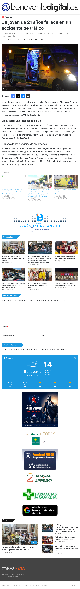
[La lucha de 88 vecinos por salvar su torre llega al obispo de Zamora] (13, 247)
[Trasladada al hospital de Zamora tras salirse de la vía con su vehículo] (66, 182)
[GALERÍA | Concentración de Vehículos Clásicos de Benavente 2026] (47, 549)
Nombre (5, 326)
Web (43, 335)
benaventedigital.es (9, 40)
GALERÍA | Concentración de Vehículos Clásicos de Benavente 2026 (66, 548)
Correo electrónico (8, 335)
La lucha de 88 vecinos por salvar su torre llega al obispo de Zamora (13, 258)
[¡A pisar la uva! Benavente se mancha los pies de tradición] (66, 247)
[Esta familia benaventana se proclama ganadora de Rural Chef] (40, 274)
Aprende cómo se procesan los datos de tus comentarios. (49, 349)
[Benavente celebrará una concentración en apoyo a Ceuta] (66, 274)
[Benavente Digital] (40, 7)
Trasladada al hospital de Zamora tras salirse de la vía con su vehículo (65, 192)
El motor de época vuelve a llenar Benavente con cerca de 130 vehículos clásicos (13, 285)
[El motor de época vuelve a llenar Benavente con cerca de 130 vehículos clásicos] (13, 274)
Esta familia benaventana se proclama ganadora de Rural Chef (38, 285)
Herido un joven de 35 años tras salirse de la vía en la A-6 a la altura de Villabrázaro (12, 192)
